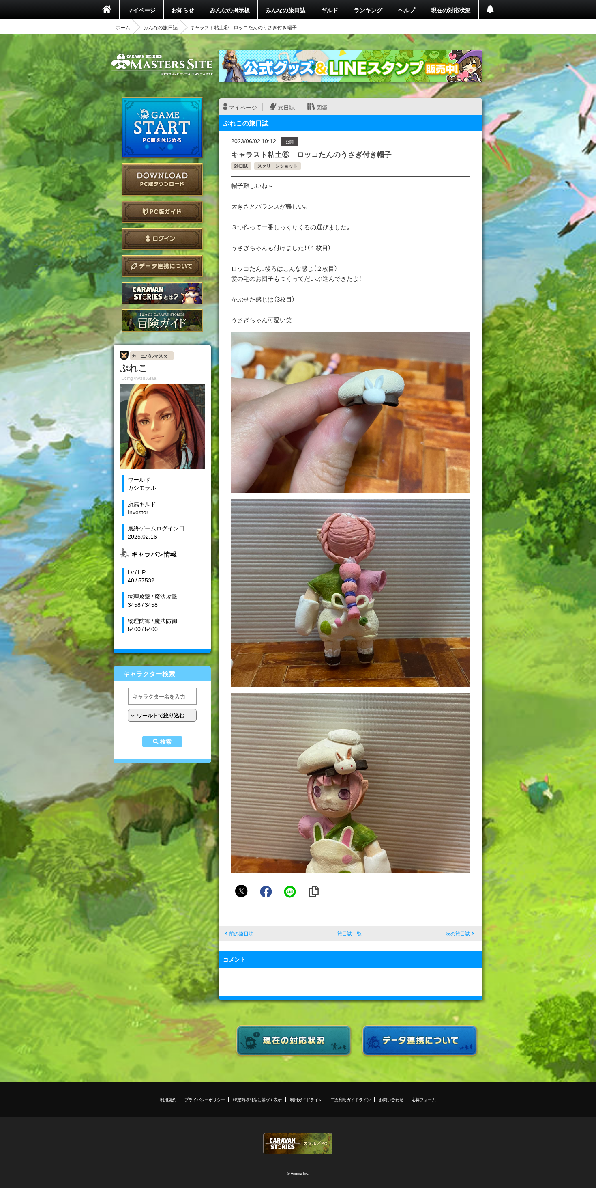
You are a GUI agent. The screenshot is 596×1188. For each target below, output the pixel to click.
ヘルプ (406, 10)
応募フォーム (424, 1099)
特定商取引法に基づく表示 (257, 1099)
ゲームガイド (162, 320)
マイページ (141, 10)
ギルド (329, 10)
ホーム (123, 27)
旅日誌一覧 (349, 933)
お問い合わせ (391, 1099)
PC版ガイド (162, 212)
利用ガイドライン (306, 1099)
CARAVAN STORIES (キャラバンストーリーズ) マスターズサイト (162, 64)
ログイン (162, 239)
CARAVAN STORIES (298, 1143)
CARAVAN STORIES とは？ (162, 293)
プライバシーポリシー (204, 1099)
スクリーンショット (277, 165)
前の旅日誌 (241, 933)
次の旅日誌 (458, 933)
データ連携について (162, 266)
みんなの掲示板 (230, 10)
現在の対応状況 (451, 10)
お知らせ (183, 10)
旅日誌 (286, 107)
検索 (166, 741)
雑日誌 (241, 165)
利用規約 (168, 1099)
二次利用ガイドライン (350, 1099)
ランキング (368, 10)
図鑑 (322, 107)
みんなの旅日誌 (285, 10)
